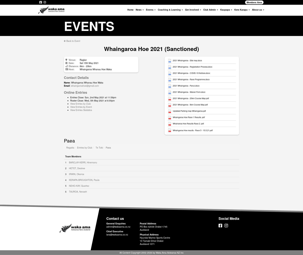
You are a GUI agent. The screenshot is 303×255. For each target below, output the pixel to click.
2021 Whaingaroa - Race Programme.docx (191, 79)
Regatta (70, 147)
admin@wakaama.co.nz (118, 226)
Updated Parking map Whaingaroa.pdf (189, 111)
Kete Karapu (241, 9)
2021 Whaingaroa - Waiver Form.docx (189, 92)
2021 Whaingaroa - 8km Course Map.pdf (190, 105)
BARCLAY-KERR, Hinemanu (83, 162)
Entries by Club (84, 147)
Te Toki (99, 147)
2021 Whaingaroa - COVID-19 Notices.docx (191, 73)
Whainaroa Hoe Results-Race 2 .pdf (188, 123)
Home (130, 9)
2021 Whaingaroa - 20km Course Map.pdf (191, 98)
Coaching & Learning (169, 9)
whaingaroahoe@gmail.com (85, 85)
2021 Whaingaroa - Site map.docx (187, 60)
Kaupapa (225, 9)
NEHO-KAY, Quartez (79, 185)
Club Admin (210, 9)
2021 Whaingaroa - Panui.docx (186, 86)
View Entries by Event (81, 106)
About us (257, 9)
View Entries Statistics (81, 110)
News (139, 9)
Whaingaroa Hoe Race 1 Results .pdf (189, 117)
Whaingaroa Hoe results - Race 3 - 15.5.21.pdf (193, 130)
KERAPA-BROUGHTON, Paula (84, 179)
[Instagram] (45, 2)
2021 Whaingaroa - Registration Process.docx (192, 67)
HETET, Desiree (77, 168)
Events (150, 9)
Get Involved (192, 9)
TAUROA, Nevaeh (78, 191)
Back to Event (73, 40)
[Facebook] (40, 2)
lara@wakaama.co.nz (117, 234)
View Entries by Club (80, 103)
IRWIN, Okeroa (76, 174)
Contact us (115, 218)
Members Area (254, 2)
